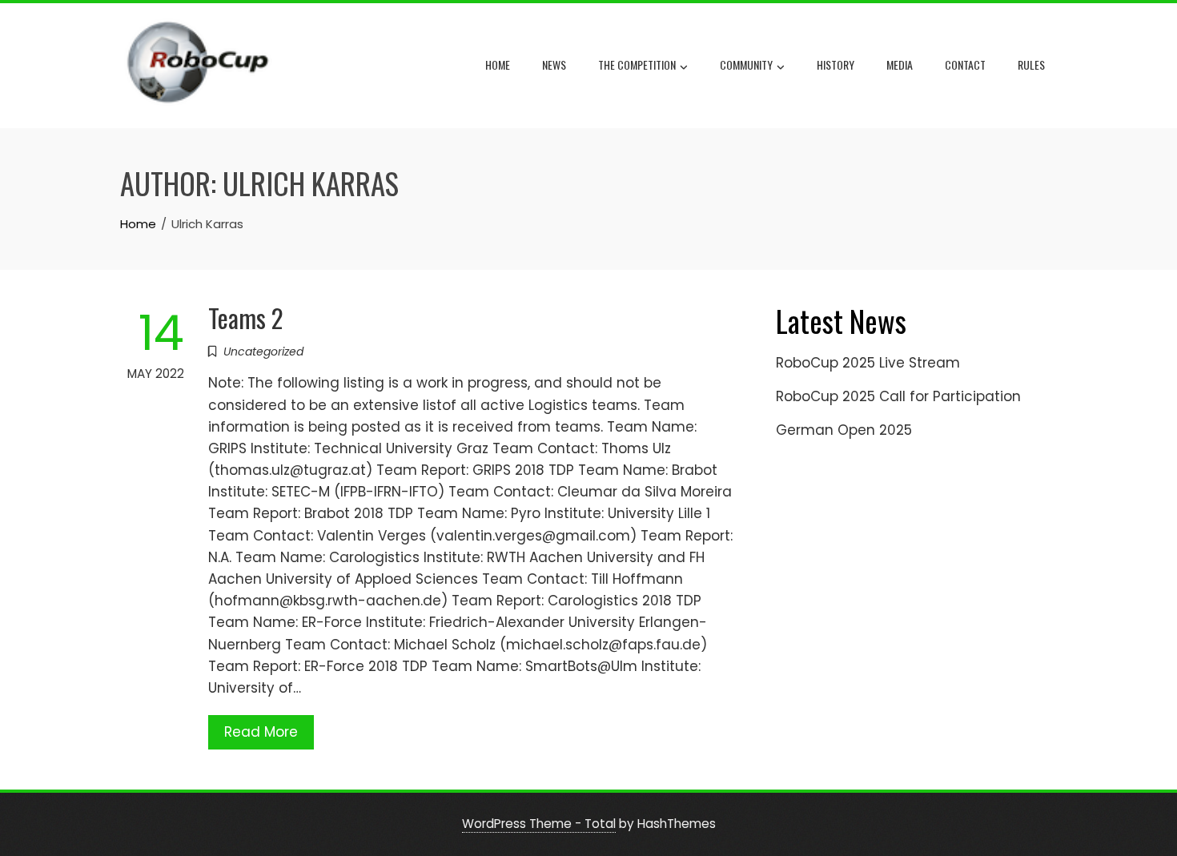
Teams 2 (245, 317)
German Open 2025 (844, 430)
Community (746, 64)
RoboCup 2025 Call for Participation (898, 396)
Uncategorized (263, 352)
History (835, 64)
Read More (261, 731)
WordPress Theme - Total (539, 823)
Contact (965, 64)
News (554, 64)
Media (899, 64)
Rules (1031, 64)
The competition (637, 64)
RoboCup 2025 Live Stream (868, 362)
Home (497, 64)
